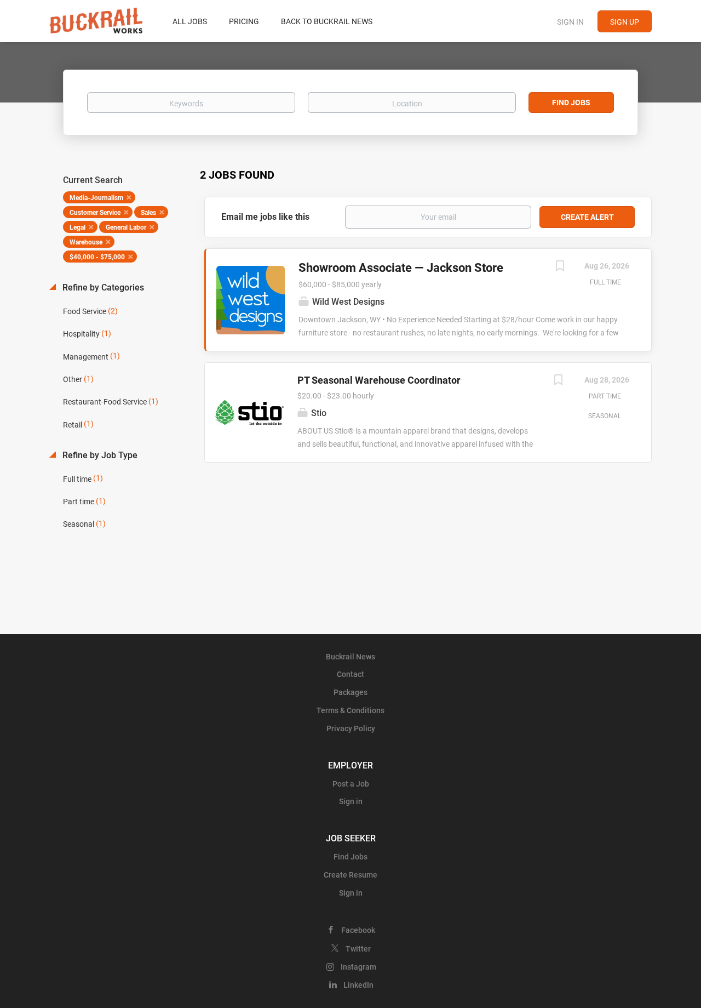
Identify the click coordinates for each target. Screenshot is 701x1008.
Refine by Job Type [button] (98, 455)
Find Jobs (571, 102)
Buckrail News (350, 656)
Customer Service (95, 213)
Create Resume (350, 874)
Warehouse (86, 242)
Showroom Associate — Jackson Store (400, 268)
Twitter (358, 948)
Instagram (358, 967)
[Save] (559, 267)
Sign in (570, 22)
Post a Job (350, 783)
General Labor (126, 227)
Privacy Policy (350, 728)
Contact (350, 674)
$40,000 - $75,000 (97, 257)
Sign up (624, 22)
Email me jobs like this (265, 217)
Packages (350, 692)
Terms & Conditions (350, 710)
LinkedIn (358, 985)
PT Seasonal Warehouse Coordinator (379, 380)
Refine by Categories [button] (102, 287)
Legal (77, 227)
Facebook (358, 930)
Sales (148, 213)
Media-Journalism (96, 198)
